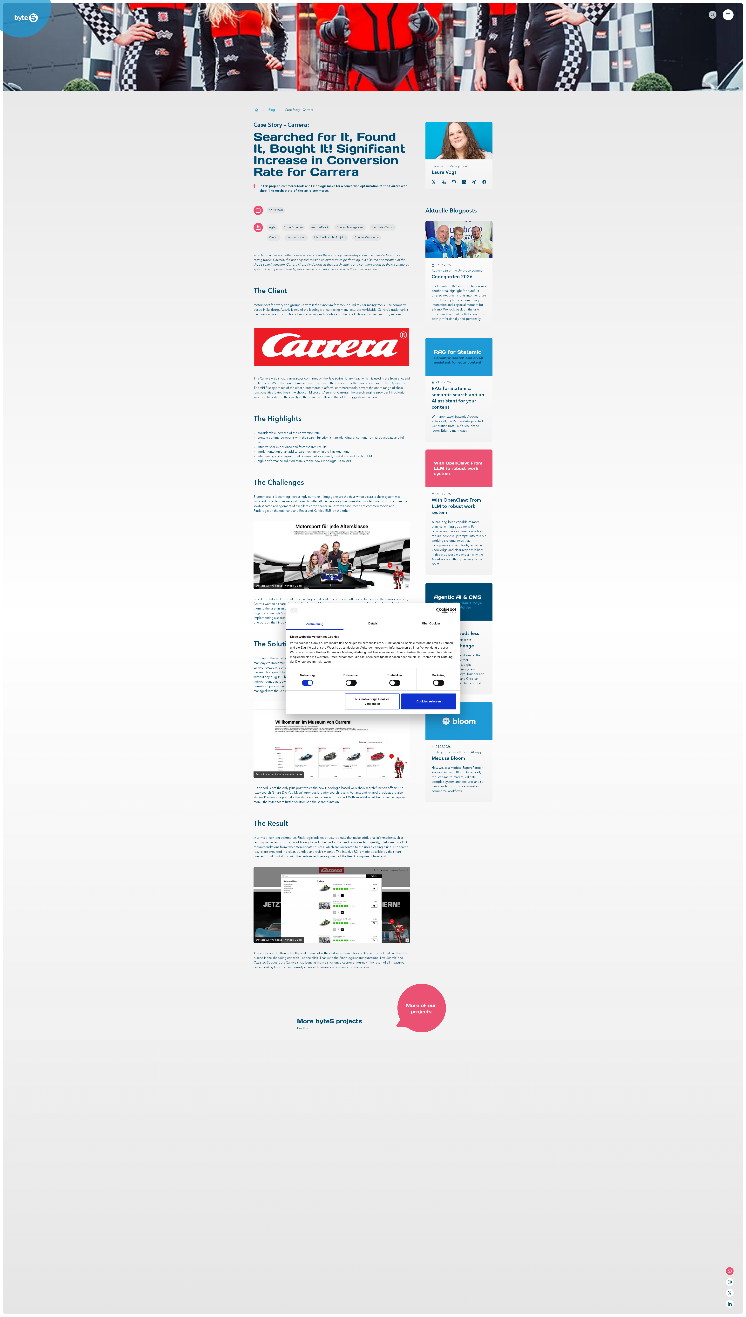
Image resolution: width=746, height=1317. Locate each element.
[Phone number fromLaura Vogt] (444, 182)
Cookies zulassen (429, 701)
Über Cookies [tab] (431, 623)
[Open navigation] (728, 14)
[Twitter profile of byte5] (730, 1293)
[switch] (351, 683)
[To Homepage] (256, 109)
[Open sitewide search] (712, 15)
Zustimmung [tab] (314, 624)
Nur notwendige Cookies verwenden (372, 701)
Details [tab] (373, 623)
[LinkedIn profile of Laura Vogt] (464, 182)
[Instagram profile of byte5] (730, 1282)
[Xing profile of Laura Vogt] (474, 182)
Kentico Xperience (393, 383)
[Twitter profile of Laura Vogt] (434, 182)
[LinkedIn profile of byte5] (730, 1304)
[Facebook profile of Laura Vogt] (484, 182)
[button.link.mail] (454, 181)
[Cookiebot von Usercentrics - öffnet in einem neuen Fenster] (439, 610)
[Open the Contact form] (730, 1271)
